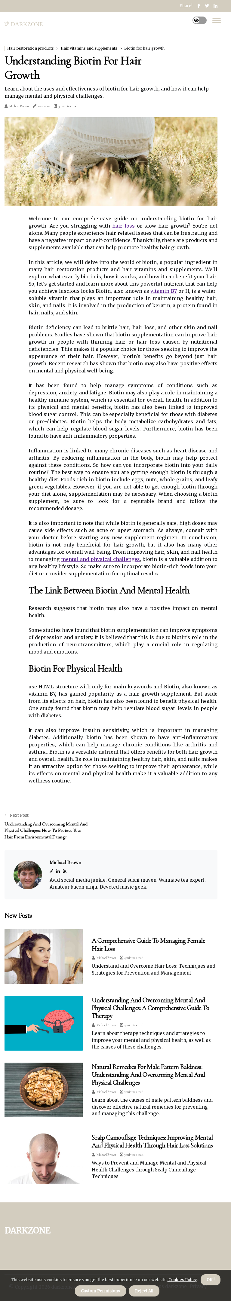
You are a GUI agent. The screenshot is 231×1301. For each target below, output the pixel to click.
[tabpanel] (111, 161)
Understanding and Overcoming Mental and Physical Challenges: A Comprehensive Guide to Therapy (150, 1008)
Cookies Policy (182, 1279)
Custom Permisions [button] (100, 1290)
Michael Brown (19, 106)
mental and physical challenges (100, 559)
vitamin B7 (163, 291)
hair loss (123, 226)
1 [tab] (111, 198)
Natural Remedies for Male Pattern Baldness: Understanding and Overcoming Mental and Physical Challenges (148, 1075)
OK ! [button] (210, 1279)
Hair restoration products (30, 48)
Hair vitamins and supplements (89, 48)
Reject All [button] (144, 1290)
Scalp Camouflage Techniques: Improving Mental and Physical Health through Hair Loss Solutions (152, 1141)
